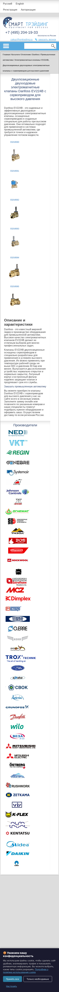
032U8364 (14, 257)
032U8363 (14, 229)
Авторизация (28, 9)
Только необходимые (38, 979)
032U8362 (14, 200)
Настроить (11, 986)
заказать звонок (47, 39)
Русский (7, 3)
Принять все (12, 979)
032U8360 (14, 142)
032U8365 (14, 286)
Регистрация (10, 9)
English (20, 3)
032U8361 (14, 171)
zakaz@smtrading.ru (21, 39)
